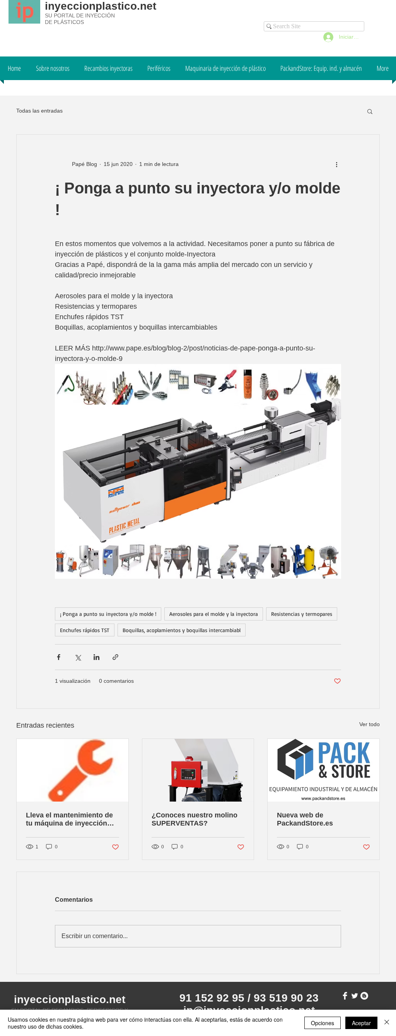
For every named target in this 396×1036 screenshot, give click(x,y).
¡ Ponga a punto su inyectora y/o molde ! (108, 613)
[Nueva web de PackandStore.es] (323, 770)
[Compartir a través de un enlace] (115, 657)
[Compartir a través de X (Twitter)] (77, 657)
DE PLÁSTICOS (64, 22)
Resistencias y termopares (301, 613)
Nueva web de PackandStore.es (305, 819)
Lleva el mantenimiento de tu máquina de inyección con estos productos (69, 819)
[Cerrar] (386, 1023)
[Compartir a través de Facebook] (58, 657)
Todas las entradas (39, 111)
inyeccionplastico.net (100, 6)
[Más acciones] (336, 164)
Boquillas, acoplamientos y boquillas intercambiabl (182, 630)
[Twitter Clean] (354, 996)
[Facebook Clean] (345, 996)
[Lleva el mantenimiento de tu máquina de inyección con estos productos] (72, 770)
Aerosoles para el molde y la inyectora (213, 613)
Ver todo (369, 724)
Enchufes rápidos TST (84, 630)
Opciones (322, 1023)
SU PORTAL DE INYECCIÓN (80, 15)
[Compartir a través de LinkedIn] (96, 657)
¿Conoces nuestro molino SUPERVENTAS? (194, 819)
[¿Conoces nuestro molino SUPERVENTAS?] (198, 770)
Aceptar (361, 1023)
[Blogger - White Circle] (364, 996)
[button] (370, 111)
